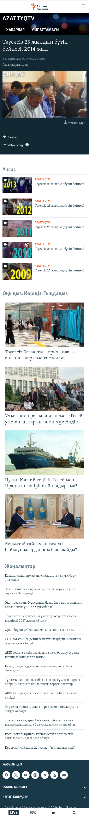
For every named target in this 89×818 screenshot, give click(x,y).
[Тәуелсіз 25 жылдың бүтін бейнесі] (17, 185)
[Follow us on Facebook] (6, 775)
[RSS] (54, 775)
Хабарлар (15, 30)
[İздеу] (74, 813)
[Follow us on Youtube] (26, 775)
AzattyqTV (42, 179)
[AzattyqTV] (53, 813)
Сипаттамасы (45, 30)
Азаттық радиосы (15, 65)
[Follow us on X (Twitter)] (16, 775)
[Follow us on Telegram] (45, 775)
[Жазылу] (64, 775)
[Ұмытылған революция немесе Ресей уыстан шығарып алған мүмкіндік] (44, 389)
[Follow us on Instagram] (35, 775)
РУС (33, 812)
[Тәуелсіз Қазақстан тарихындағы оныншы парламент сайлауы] (44, 325)
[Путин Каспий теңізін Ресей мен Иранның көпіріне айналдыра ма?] (44, 452)
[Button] (10, 138)
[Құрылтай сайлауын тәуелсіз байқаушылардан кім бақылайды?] (44, 516)
